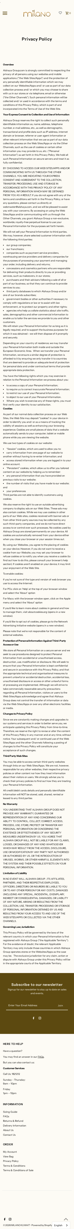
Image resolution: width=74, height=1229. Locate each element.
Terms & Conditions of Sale (18, 1170)
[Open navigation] (11, 13)
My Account (10, 1151)
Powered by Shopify (41, 1225)
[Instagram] (40, 1019)
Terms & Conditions (14, 1165)
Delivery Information (14, 1125)
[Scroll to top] (66, 1219)
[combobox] (61, 1225)
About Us (8, 1130)
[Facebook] (33, 1019)
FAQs (41, 1056)
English (58, 1225)
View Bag (8, 1156)
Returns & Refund (13, 1120)
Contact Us (9, 1134)
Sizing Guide (10, 1111)
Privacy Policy (11, 1161)
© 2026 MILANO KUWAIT (16, 1225)
